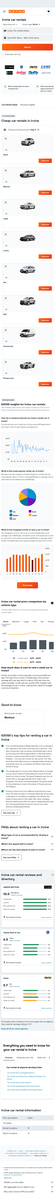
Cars (20, 1151)
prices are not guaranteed (13, 1175)
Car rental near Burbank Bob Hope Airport (23, 1086)
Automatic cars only (13, 54)
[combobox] (10, 24)
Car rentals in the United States (16, 1153)
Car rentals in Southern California (19, 1156)
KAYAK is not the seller (14, 1182)
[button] (4, 11)
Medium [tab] (16, 621)
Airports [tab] (9, 1057)
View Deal (45, 161)
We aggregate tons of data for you (19, 1187)
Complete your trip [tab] (25, 1057)
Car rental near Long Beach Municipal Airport (24, 1090)
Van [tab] (42, 621)
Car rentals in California (38, 1153)
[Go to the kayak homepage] (17, 11)
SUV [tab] (34, 621)
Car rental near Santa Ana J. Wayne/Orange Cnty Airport (26, 1077)
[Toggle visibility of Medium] (14, 515)
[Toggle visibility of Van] (12, 511)
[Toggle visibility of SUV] (13, 518)
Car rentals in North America (35, 1151)
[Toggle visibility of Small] (32, 511)
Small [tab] (5, 621)
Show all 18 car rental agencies (14, 1029)
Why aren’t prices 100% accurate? (19, 1191)
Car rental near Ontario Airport (19, 1082)
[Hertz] (48, 978)
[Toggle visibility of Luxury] (33, 515)
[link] (27, 585)
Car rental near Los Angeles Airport (21, 1073)
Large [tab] (26, 621)
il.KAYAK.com (11, 1151)
